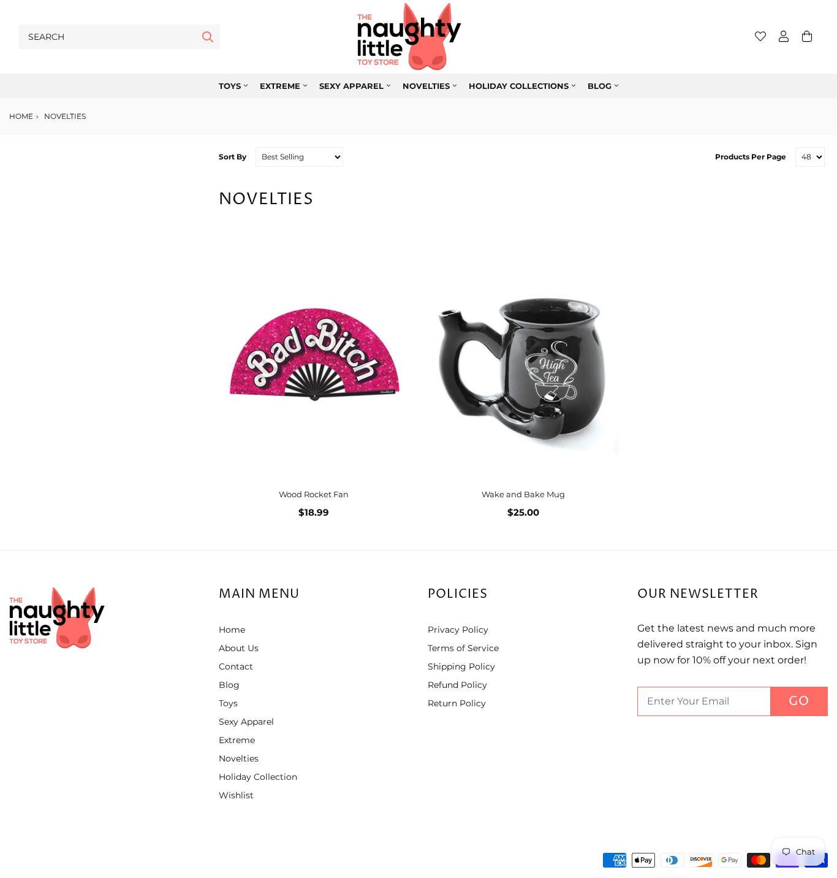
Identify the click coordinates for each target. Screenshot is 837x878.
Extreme (280, 86)
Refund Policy (457, 684)
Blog (600, 86)
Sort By (232, 156)
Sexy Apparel (246, 721)
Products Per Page (750, 156)
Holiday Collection (258, 776)
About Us (239, 648)
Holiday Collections (519, 86)
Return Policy (457, 703)
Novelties (426, 86)
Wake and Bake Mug (523, 494)
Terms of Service (463, 648)
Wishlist (236, 795)
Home (21, 116)
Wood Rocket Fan (314, 494)
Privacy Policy (458, 629)
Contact (236, 666)
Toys (230, 86)
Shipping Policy (461, 666)
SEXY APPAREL (351, 86)
